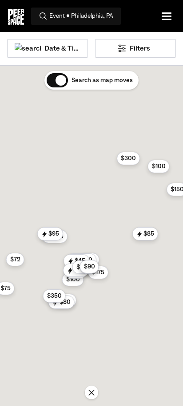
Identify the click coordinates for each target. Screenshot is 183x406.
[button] (73, 279)
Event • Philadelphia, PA (81, 16)
